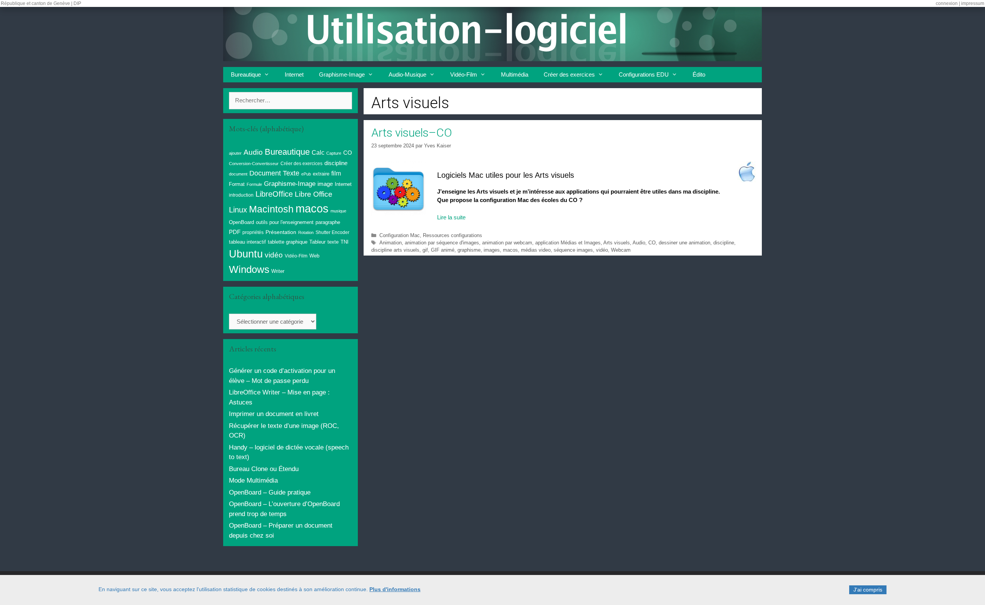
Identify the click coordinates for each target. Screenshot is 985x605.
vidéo (602, 250)
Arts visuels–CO (411, 132)
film (336, 173)
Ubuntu (246, 254)
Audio (639, 243)
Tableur (317, 242)
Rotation (306, 232)
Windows (249, 269)
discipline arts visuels (395, 250)
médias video (536, 250)
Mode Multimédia (253, 480)
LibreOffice (274, 194)
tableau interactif (247, 242)
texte (333, 242)
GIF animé (442, 250)
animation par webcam (507, 243)
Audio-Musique (407, 74)
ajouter (235, 153)
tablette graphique (287, 242)
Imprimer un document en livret (274, 414)
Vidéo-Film (463, 74)
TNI (345, 242)
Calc (318, 152)
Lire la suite (451, 217)
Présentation (280, 232)
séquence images (573, 250)
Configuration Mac (399, 235)
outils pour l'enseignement (285, 222)
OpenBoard (241, 222)
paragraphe (328, 222)
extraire (321, 174)
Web (314, 256)
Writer (277, 271)
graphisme (469, 250)
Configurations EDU (644, 74)
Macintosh (271, 209)
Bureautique (246, 74)
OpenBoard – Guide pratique (270, 492)
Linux (238, 210)
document (238, 174)
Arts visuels (616, 243)
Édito (699, 74)
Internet (294, 74)
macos (510, 250)
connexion (947, 3)
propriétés (253, 232)
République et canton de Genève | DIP (41, 3)
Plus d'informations (395, 589)
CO (652, 243)
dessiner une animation (684, 243)
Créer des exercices (569, 74)
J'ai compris (867, 590)
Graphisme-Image (342, 74)
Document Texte (274, 173)
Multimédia (514, 74)
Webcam (621, 250)
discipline (723, 243)
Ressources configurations (452, 235)
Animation (390, 243)
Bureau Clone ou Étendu (264, 469)
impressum (972, 3)
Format (237, 184)
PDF (234, 232)
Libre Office (313, 194)
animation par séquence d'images (442, 243)
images (492, 250)
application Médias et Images (568, 243)
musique (338, 211)
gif (425, 250)
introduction (241, 195)
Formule (254, 184)
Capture (333, 153)
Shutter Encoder (332, 232)
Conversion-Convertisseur (254, 163)
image (325, 183)
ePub (306, 174)
